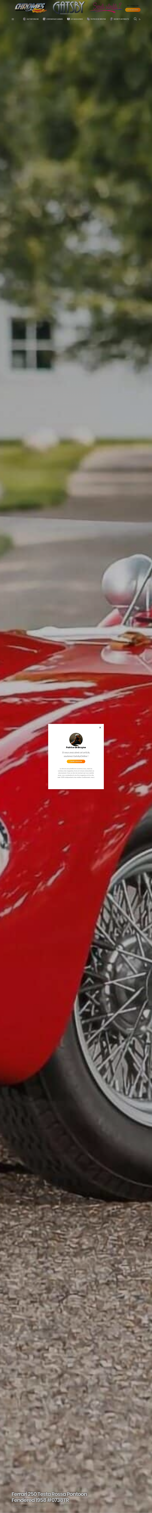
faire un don (76, 761)
